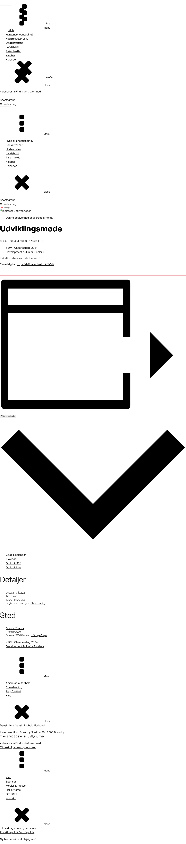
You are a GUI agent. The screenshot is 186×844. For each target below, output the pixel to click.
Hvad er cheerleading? (19, 140)
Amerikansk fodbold (18, 683)
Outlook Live (13, 567)
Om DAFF (14, 47)
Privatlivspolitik (9, 832)
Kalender (11, 165)
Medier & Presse (18, 38)
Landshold (12, 153)
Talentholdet (13, 157)
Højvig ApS (29, 839)
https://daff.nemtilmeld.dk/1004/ (35, 264)
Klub (11, 30)
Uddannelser (13, 149)
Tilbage (7, 208)
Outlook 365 (13, 563)
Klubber (10, 161)
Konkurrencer (14, 145)
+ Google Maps (39, 635)
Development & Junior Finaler (25, 252)
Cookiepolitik (26, 832)
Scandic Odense (15, 628)
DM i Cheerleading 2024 (22, 247)
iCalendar (11, 559)
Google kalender (16, 554)
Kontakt (13, 51)
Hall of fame (15, 42)
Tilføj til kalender (8, 416)
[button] (170, 839)
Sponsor (13, 34)
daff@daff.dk (36, 736)
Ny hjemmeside (9, 839)
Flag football (13, 691)
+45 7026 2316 (12, 736)
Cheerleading (38, 603)
